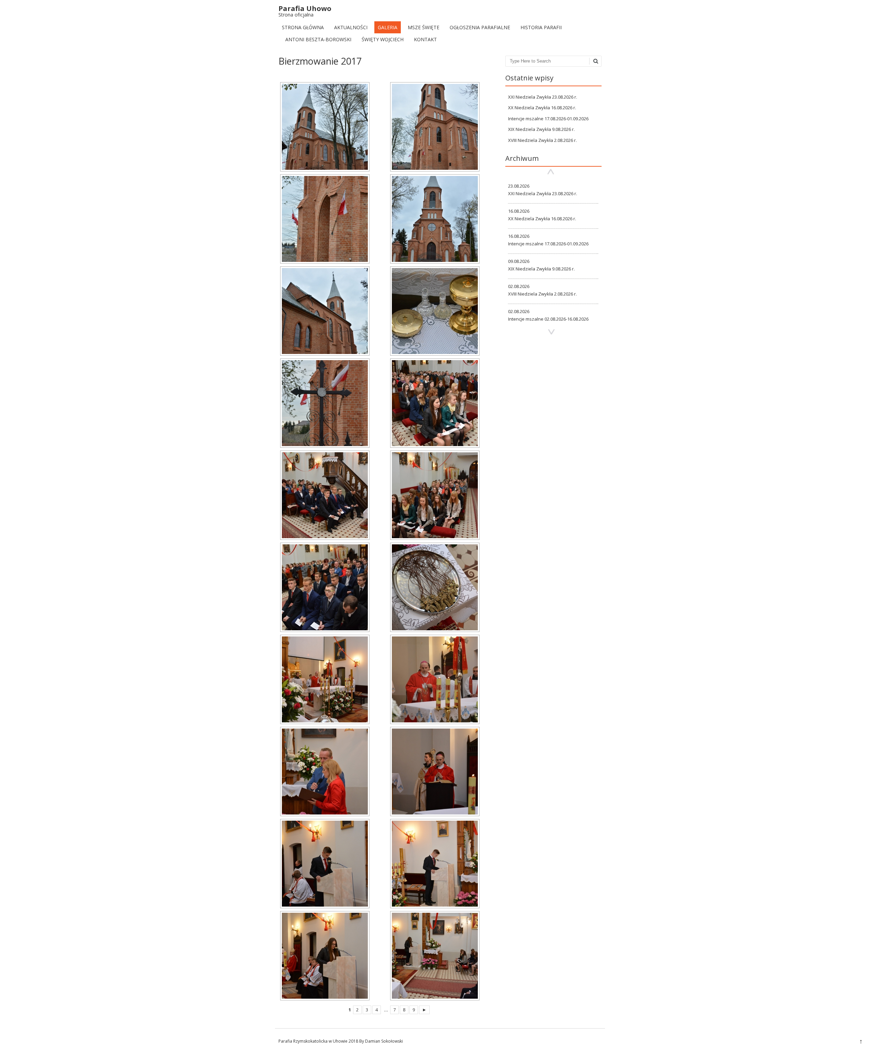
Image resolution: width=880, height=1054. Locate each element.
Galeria (387, 27)
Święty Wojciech (383, 39)
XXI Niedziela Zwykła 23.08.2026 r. (542, 97)
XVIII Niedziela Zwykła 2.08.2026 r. (542, 140)
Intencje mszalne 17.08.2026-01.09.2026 (548, 118)
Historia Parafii (541, 27)
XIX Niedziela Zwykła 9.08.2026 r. (541, 129)
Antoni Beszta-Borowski (318, 39)
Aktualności (350, 27)
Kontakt (425, 39)
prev (550, 172)
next (551, 332)
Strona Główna (303, 27)
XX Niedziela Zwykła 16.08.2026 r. (542, 107)
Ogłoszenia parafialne (480, 27)
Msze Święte (423, 27)
